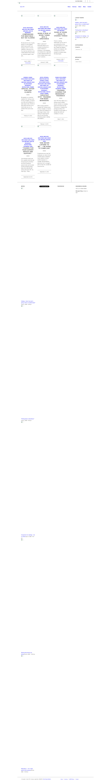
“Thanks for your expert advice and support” (28, 150)
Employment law (28, 80)
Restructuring (25, 87)
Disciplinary (30, 27)
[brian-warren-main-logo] (21, 6)
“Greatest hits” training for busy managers (44, 97)
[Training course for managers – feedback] (61, 65)
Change (30, 77)
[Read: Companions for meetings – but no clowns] (76, 33)
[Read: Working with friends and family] (22, 540)
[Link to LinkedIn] (89, 1)
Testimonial (58, 88)
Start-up (48, 92)
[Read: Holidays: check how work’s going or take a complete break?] (76, 20)
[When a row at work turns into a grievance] (44, 16)
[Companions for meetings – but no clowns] (28, 16)
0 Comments (28, 63)
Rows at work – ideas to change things (60, 34)
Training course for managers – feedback (60, 93)
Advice (24, 27)
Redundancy (28, 32)
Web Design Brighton (47, 779)
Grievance (25, 31)
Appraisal (46, 77)
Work (44, 31)
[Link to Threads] (86, 1)
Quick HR (31, 31)
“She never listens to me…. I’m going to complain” (44, 145)
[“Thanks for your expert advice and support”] (28, 126)
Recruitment (29, 83)
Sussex (42, 93)
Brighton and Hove (44, 79)
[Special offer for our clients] (28, 65)
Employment (30, 29)
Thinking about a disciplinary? (81, 30)
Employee (24, 29)
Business (26, 77)
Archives (77, 59)
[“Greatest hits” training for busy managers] (44, 65)
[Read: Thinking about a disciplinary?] (76, 27)
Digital (47, 82)
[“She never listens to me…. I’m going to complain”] (44, 126)
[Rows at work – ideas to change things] (61, 16)
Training (32, 87)
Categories (77, 47)
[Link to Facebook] (84, 1)
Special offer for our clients (28, 90)
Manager (48, 30)
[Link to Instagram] (91, 1)
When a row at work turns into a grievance (44, 36)
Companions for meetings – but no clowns (28, 36)
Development (24, 79)
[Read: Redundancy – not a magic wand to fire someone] (22, 656)
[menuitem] (69, 6)
